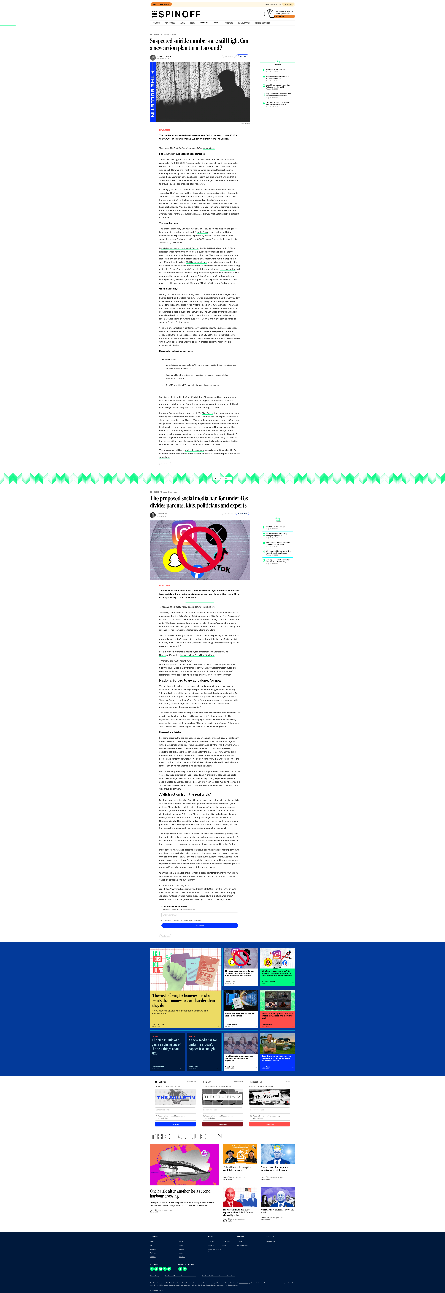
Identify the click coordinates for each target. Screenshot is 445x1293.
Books (192, 23)
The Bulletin (156, 34)
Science (153, 1257)
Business (182, 1257)
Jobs (224, 1245)
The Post (174, 192)
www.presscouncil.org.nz (177, 1285)
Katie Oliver (202, 232)
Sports (181, 1249)
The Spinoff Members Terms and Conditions (180, 1276)
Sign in (289, 4)
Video (152, 1241)
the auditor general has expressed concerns (207, 279)
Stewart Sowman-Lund (166, 56)
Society (181, 1241)
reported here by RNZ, (181, 203)
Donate (239, 1241)
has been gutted (227, 269)
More (216, 23)
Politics (156, 23)
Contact (211, 1241)
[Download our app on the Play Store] (185, 1270)
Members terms (242, 1245)
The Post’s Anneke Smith (171, 712)
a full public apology (194, 450)
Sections (203, 23)
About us (211, 1245)
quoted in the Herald (213, 696)
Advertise (226, 1241)
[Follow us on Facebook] (152, 1270)
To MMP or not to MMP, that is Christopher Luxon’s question (192, 385)
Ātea (183, 23)
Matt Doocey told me (196, 262)
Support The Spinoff (161, 4)
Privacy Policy (154, 1276)
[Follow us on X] (156, 1270)
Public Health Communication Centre (201, 173)
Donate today (280, 16)
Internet (153, 1249)
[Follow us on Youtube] (161, 1270)
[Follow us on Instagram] (165, 1270)
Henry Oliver (162, 514)
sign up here (209, 148)
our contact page (244, 1283)
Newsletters (244, 23)
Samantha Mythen (174, 272)
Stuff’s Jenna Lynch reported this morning (195, 689)
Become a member (262, 23)
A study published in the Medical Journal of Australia (184, 833)
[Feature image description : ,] (184, 1164)
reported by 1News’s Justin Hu (207, 639)
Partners (153, 1253)
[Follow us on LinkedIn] (169, 1270)
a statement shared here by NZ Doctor (180, 248)
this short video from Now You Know (197, 655)
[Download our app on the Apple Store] (180, 1270)
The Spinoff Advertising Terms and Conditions (218, 1276)
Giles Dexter (207, 413)
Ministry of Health (214, 162)
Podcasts (229, 23)
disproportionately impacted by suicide (192, 235)
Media (181, 1253)
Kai (151, 1245)
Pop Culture (170, 23)
